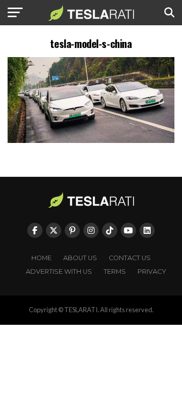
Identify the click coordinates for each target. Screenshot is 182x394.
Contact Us (130, 258)
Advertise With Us (59, 271)
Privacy (152, 271)
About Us (80, 258)
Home (41, 258)
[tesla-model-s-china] (91, 140)
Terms (115, 271)
